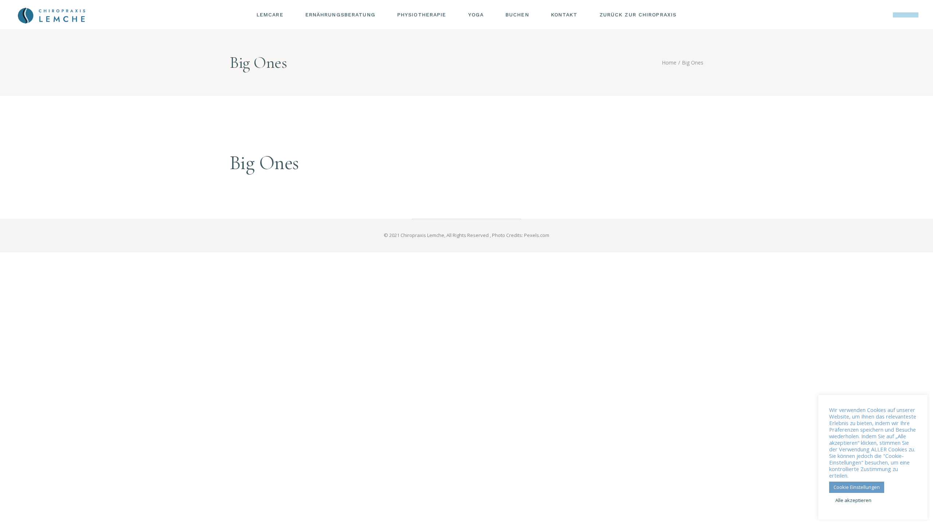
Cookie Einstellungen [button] (857, 487)
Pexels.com (536, 235)
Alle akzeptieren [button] (853, 500)
